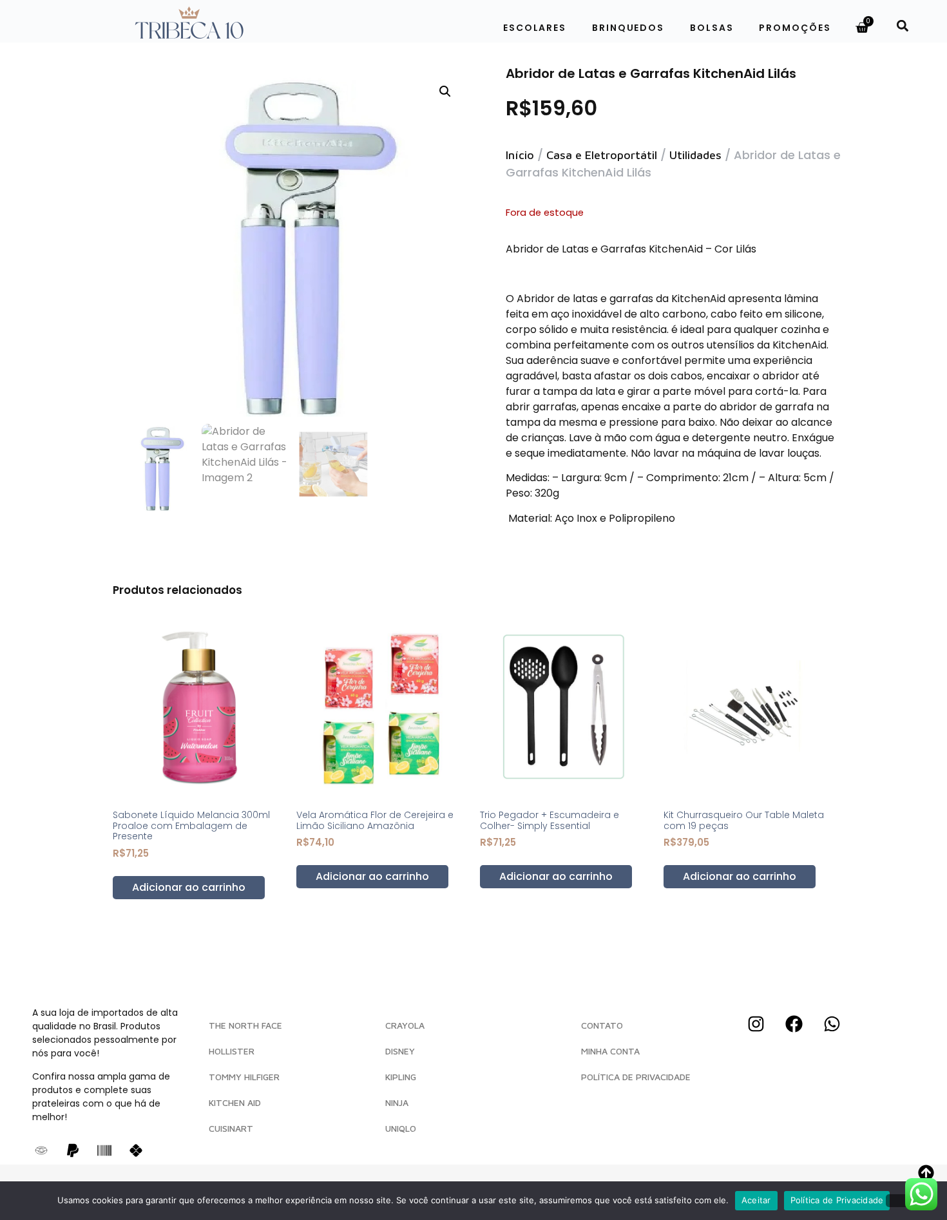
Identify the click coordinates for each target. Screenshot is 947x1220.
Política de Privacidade (837, 1200)
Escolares (534, 27)
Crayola (405, 1025)
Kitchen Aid (235, 1102)
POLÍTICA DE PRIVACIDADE (636, 1076)
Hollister (231, 1050)
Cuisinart (231, 1128)
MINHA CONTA (610, 1050)
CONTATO (602, 1025)
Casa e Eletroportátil (601, 155)
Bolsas (711, 27)
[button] (902, 25)
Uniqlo (400, 1128)
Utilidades (695, 155)
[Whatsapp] (831, 1023)
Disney (400, 1050)
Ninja (396, 1102)
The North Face (245, 1025)
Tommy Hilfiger (244, 1076)
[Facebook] (793, 1023)
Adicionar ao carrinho (188, 887)
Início (520, 155)
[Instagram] (755, 1023)
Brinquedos (628, 27)
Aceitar (756, 1200)
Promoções (794, 27)
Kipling (400, 1076)
